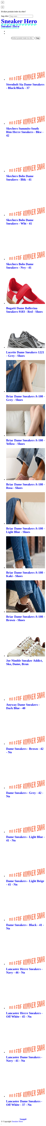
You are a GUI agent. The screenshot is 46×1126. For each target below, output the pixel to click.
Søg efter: (5, 16)
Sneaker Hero (17, 1121)
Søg (37, 38)
